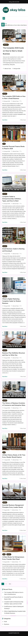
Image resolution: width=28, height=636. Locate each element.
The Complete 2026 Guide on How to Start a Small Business (13, 51)
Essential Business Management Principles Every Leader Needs (13, 506)
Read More (4, 120)
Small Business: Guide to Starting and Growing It (13, 250)
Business (6, 44)
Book (4, 143)
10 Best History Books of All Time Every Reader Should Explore (13, 456)
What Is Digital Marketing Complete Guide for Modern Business (11, 301)
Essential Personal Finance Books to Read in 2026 (13, 147)
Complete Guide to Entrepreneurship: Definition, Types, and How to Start (11, 199)
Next (10, 583)
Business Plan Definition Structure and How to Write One (13, 354)
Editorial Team (7, 68)
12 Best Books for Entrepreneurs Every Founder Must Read (13, 558)
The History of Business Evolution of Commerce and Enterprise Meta (13, 404)
